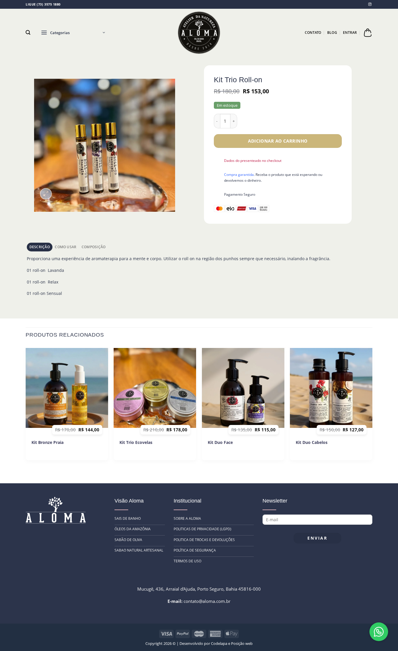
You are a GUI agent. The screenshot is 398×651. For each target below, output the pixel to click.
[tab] (39, 247)
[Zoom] (46, 194)
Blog (332, 32)
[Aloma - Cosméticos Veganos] (199, 33)
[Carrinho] (367, 32)
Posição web (242, 643)
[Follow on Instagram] (369, 4)
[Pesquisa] (28, 32)
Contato (313, 32)
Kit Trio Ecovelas (135, 442)
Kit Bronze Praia (47, 442)
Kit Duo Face (220, 442)
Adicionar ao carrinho (277, 141)
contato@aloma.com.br (207, 601)
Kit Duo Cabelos (311, 442)
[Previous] (26, 405)
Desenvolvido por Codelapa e (205, 643)
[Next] (372, 405)
